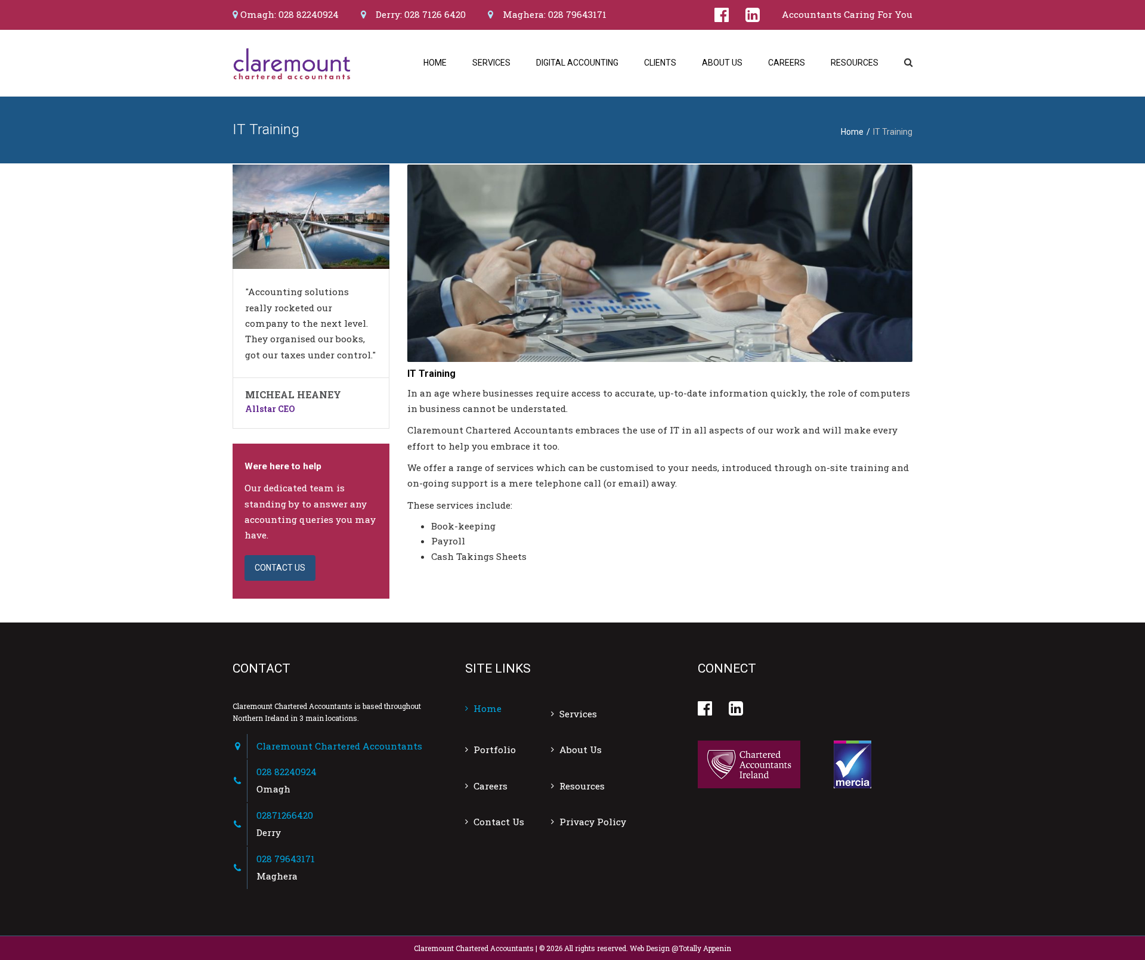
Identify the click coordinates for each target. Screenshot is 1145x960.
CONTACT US (280, 567)
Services (491, 62)
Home (435, 62)
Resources (854, 62)
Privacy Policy (592, 822)
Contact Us (499, 822)
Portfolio (495, 749)
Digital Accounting (577, 62)
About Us (722, 62)
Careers (786, 62)
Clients (660, 62)
